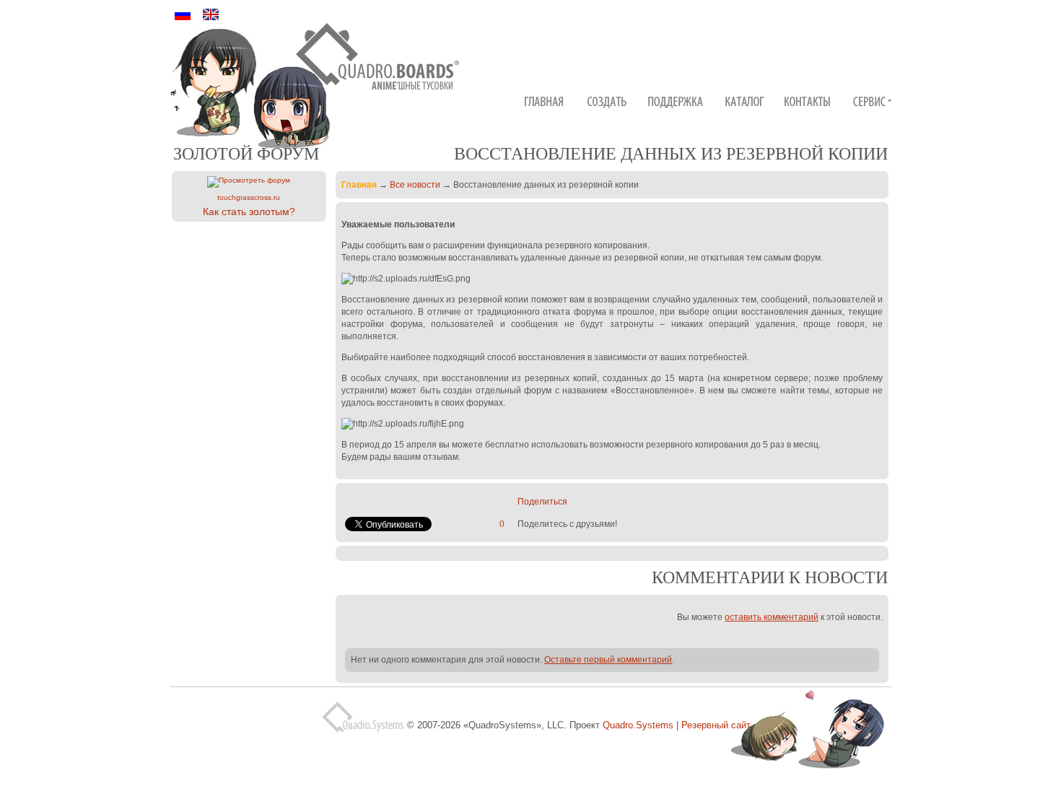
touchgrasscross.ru (248, 197)
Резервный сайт (716, 725)
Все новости (415, 185)
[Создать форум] (607, 103)
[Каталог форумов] (745, 103)
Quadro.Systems (638, 725)
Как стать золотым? (249, 211)
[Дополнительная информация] (872, 103)
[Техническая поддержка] (676, 103)
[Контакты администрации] (810, 103)
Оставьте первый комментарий (608, 660)
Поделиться (542, 502)
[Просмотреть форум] (249, 182)
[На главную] (378, 61)
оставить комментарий (771, 617)
